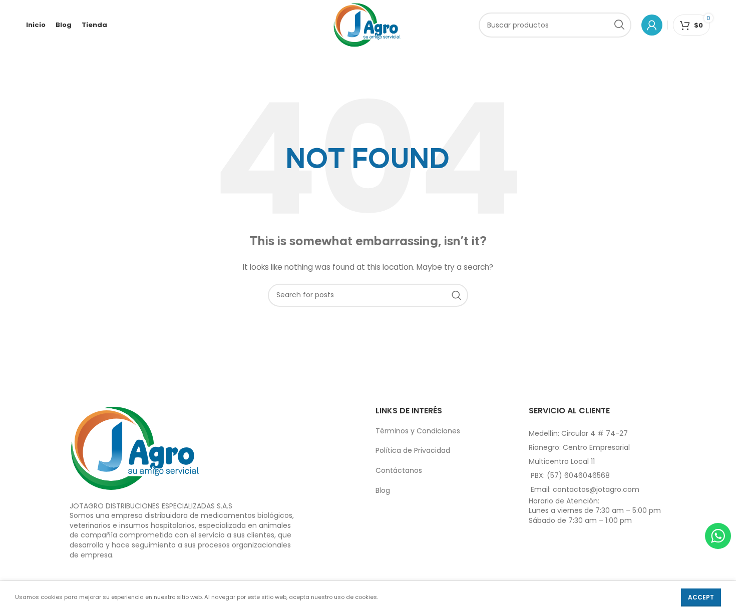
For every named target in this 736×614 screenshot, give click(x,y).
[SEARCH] (618, 25)
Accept (701, 597)
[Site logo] (367, 25)
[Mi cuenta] (651, 25)
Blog (383, 490)
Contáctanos (399, 470)
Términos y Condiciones (418, 431)
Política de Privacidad (413, 450)
